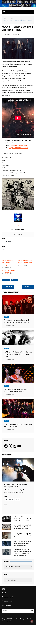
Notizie (17, 34)
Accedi (4, 593)
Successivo (27, 286)
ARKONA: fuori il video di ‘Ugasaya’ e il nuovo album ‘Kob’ (25, 262)
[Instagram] (19, 234)
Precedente (9, 286)
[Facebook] (14, 234)
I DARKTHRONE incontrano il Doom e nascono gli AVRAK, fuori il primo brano (18, 354)
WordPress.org (6, 605)
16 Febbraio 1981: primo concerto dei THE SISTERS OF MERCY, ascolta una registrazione (24, 518)
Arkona (6, 280)
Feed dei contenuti (7, 597)
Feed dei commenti (7, 601)
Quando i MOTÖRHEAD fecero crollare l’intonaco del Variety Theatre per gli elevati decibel (23, 534)
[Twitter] (17, 234)
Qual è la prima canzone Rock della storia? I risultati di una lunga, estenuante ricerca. (22, 526)
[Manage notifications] (31, 621)
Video (14, 280)
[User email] (21, 234)
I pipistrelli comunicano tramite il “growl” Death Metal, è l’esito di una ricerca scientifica (23, 543)
